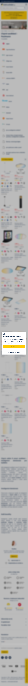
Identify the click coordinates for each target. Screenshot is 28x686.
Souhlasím (14, 347)
